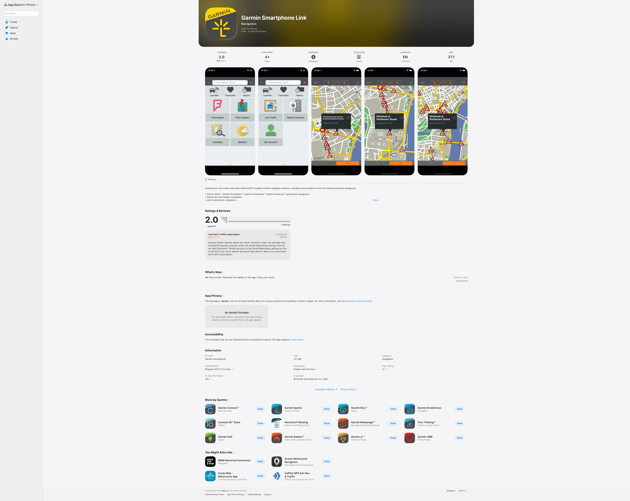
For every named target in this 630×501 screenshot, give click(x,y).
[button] (21, 22)
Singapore (451, 491)
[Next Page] (471, 121)
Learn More (297, 339)
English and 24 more (304, 369)
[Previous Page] (202, 121)
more (375, 200)
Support (267, 494)
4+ (383, 369)
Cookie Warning (254, 494)
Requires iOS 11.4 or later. (218, 369)
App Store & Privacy (235, 494)
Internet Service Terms (214, 494)
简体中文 (462, 491)
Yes (207, 379)
